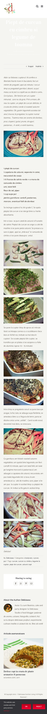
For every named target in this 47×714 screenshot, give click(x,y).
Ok (26, 706)
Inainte (38, 66)
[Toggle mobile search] (37, 6)
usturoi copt (27, 564)
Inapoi (30, 66)
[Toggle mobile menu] (42, 6)
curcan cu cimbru (25, 561)
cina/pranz (29, 51)
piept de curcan (16, 564)
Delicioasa (10, 558)
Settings (6, 711)
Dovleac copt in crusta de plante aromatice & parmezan (23, 653)
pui (5, 561)
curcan (36, 558)
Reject (39, 706)
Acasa (23, 51)
